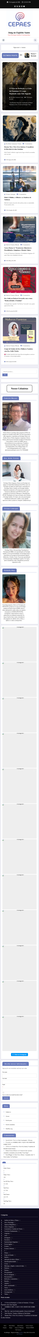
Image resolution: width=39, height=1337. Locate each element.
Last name (4, 1078)
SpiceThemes (19, 1334)
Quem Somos (20, 1325)
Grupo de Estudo (8, 1255)
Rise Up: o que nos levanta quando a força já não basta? (20, 1311)
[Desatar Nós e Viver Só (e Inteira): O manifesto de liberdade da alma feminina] (19, 128)
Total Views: (6, 1188)
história (6, 1257)
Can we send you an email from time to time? (12, 1095)
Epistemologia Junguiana (11, 1242)
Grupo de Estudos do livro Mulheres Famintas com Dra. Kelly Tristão (18, 350)
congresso (7, 1233)
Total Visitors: (7, 1194)
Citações (5, 1327)
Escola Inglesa (8, 1244)
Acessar (7, 1116)
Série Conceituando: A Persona (25, 1140)
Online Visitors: (7, 1168)
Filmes (6, 1253)
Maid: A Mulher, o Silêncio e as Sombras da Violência (17, 198)
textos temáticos (8, 1290)
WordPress (21, 1332)
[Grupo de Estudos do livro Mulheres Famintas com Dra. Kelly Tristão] (19, 330)
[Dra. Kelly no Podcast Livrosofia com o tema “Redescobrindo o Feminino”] (19, 279)
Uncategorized (8, 1292)
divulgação (7, 1237)
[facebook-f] (15, 6)
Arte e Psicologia (9, 1222)
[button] (19, 644)
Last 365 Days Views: (9, 1181)
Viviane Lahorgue (10, 194)
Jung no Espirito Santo (19, 32)
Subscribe (6, 1098)
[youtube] (24, 6)
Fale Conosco (18, 1329)
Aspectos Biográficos (10, 1224)
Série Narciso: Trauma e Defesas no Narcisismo (18, 1313)
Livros (6, 1263)
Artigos (10, 1327)
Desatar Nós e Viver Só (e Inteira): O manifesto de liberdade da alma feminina (19, 148)
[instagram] (22, 6)
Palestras (6, 1268)
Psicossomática (8, 1277)
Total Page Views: (8, 1201)
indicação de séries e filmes (11, 1259)
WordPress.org (9, 1128)
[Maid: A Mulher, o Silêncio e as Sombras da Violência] (19, 179)
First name (4, 1072)
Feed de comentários (10, 1124)
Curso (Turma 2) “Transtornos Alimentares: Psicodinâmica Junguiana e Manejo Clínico (18, 249)
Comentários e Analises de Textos (13, 1229)
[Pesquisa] (35, 40)
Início (5, 1325)
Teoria (6, 1287)
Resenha (6, 1281)
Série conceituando (9, 1285)
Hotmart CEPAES (30, 1327)
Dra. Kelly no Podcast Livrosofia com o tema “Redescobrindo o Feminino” (18, 299)
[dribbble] (19, 6)
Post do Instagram (9, 1274)
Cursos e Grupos (29, 1325)
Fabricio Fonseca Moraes (12, 245)
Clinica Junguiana (9, 1227)
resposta (6, 1283)
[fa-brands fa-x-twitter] (17, 6)
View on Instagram (20, 1054)
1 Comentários (28, 144)
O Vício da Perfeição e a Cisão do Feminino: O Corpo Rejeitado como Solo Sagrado (20, 91)
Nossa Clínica (12, 1325)
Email (3, 1084)
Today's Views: (7, 1174)
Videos (6, 1294)
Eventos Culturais (9, 1248)
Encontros (7, 1240)
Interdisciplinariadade (10, 1261)
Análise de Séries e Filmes (11, 1220)
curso (5, 1235)
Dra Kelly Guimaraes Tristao (17, 97)
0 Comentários (22, 194)
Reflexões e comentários (10, 1279)
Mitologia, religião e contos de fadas (14, 1266)
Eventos (6, 1246)
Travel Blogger (9, 1155)
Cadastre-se (8, 1112)
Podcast (6, 1270)
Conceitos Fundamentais (10, 1231)
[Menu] (3, 40)
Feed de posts (9, 1120)
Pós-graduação (8, 1272)
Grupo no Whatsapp (19, 1327)
